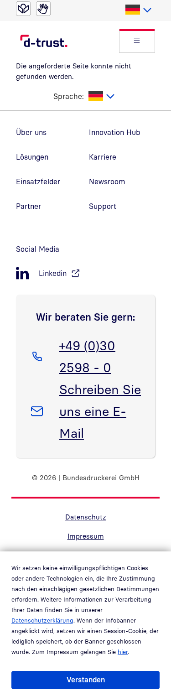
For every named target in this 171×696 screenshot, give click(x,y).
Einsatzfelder (38, 181)
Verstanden (86, 679)
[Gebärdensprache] (43, 8)
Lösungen (32, 156)
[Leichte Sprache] (23, 8)
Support (102, 206)
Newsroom (107, 181)
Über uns (31, 132)
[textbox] (138, 10)
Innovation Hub (114, 132)
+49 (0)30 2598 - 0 (87, 356)
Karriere (102, 156)
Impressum (85, 536)
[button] (137, 41)
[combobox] (138, 10)
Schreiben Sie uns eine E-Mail (100, 411)
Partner (28, 206)
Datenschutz (85, 517)
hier (123, 651)
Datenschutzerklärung (42, 620)
